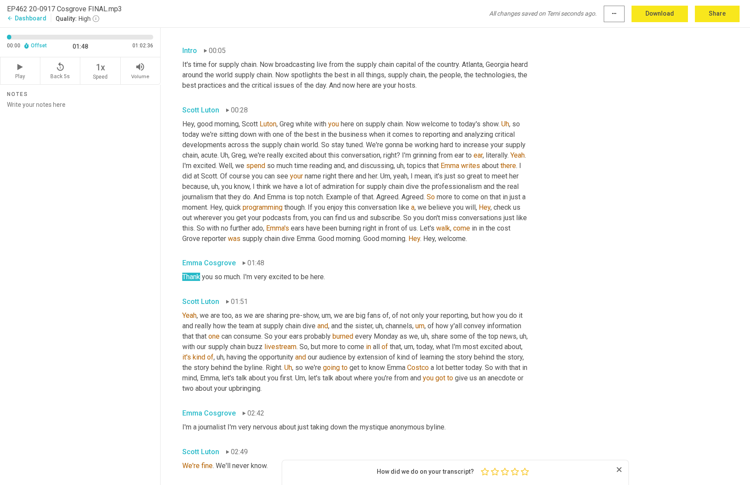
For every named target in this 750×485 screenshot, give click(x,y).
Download (659, 13)
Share (717, 13)
